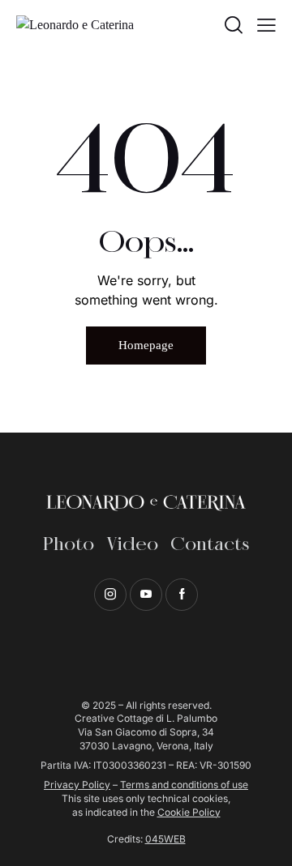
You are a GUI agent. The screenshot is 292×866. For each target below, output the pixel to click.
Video (132, 545)
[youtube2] (146, 594)
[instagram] (110, 594)
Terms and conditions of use (184, 785)
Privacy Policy (77, 785)
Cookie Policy (189, 812)
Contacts (209, 545)
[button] (266, 25)
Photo (68, 545)
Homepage (146, 345)
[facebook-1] (181, 594)
